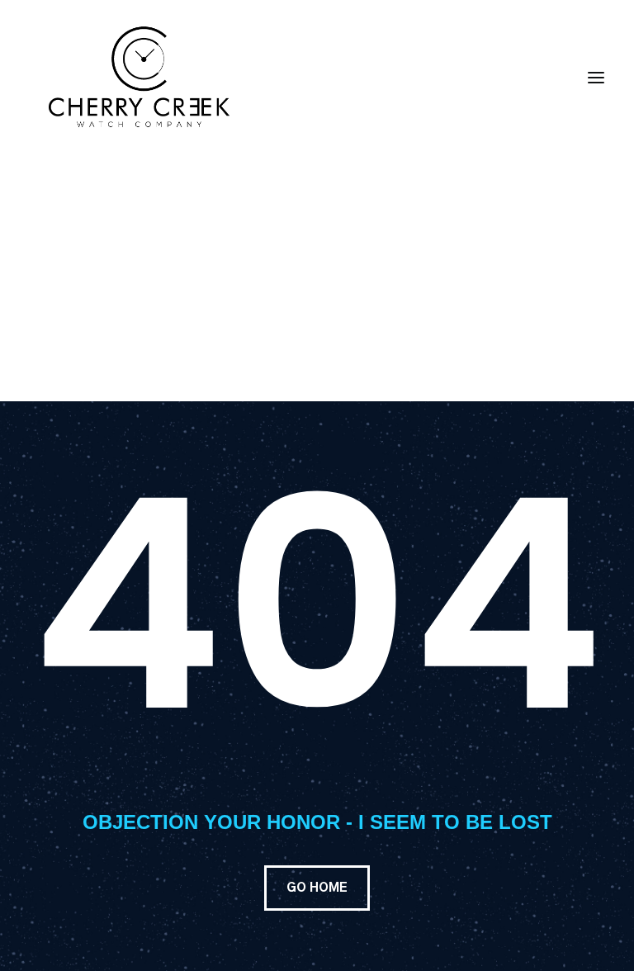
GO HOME (317, 888)
